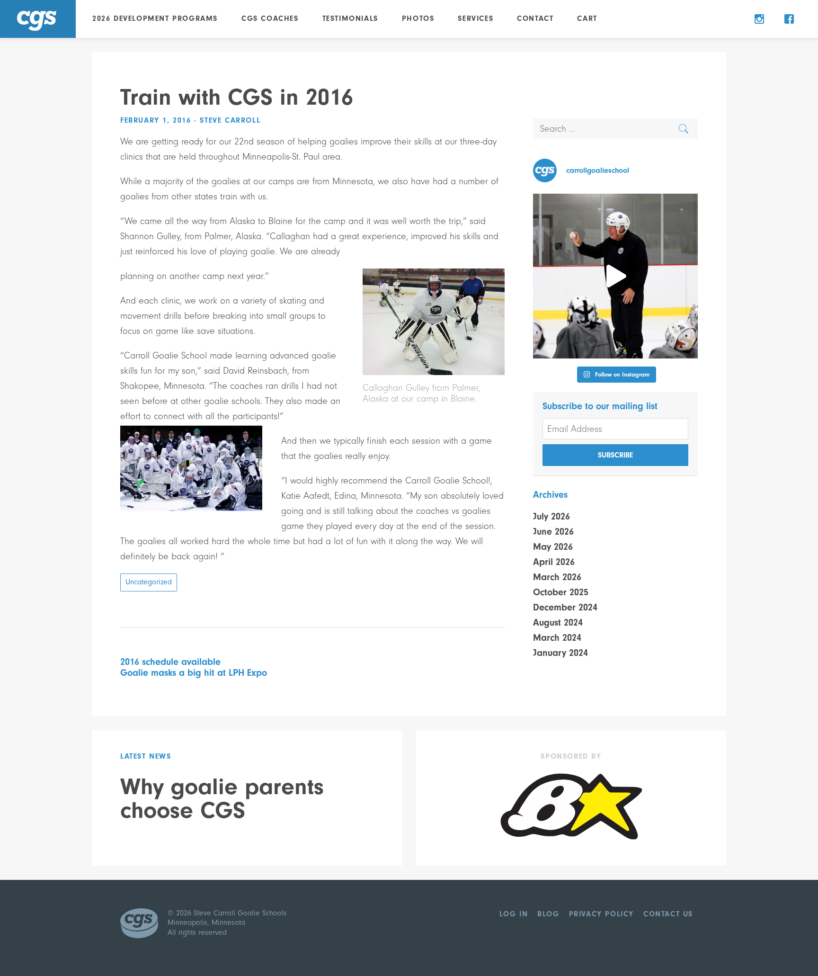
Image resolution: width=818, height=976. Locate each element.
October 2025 (560, 592)
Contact (535, 18)
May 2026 (553, 546)
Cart (587, 18)
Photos (418, 18)
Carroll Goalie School (38, 19)
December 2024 (565, 607)
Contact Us (668, 914)
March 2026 (557, 577)
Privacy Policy (601, 914)
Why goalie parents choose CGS (222, 798)
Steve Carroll (230, 120)
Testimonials (350, 18)
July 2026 (551, 516)
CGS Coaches (270, 18)
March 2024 (557, 637)
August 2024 (558, 622)
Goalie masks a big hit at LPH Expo (193, 672)
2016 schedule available (170, 661)
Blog (548, 914)
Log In (513, 914)
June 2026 (553, 531)
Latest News (145, 756)
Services (475, 18)
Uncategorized (148, 582)
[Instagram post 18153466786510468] (615, 276)
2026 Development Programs (155, 18)
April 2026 (554, 561)
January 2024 (560, 652)
